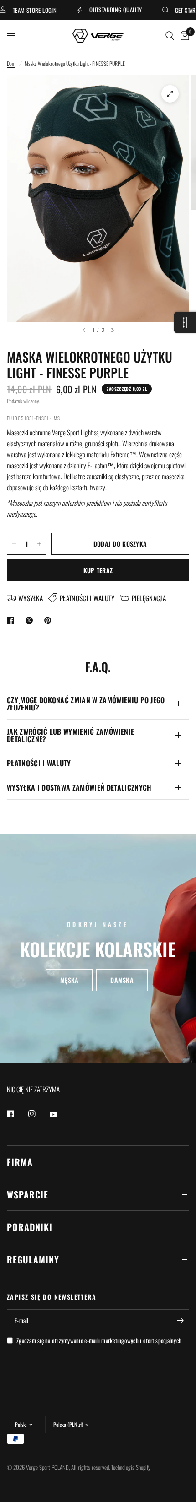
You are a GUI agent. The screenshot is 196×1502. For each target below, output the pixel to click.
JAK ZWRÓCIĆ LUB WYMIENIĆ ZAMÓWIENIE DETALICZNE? (70, 735)
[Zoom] (170, 94)
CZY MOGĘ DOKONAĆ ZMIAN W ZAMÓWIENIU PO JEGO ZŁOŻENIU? (86, 703)
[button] (69, 980)
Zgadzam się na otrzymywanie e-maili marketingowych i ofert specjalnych (98, 1340)
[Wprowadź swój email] (180, 1320)
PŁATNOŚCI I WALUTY (39, 763)
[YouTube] (60, 1115)
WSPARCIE (27, 1194)
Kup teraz (98, 570)
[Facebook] (17, 1114)
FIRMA (20, 1162)
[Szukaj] (169, 36)
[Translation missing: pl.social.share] (12, 620)
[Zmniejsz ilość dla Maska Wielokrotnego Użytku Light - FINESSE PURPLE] (14, 543)
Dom (11, 63)
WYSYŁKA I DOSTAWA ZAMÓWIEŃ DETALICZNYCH (79, 787)
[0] (183, 36)
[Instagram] (38, 1114)
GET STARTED (179, 9)
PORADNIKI (29, 1227)
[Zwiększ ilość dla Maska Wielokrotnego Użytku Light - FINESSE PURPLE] (39, 543)
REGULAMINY (33, 1259)
